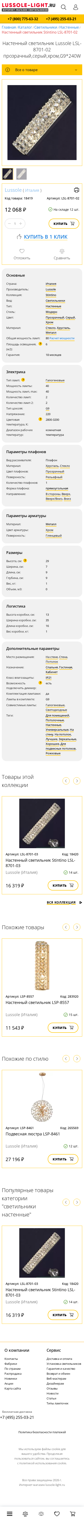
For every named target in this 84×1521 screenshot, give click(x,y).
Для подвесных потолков (61, 746)
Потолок (52, 662)
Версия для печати (76, 190)
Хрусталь (63, 328)
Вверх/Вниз (54, 499)
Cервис (54, 1350)
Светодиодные (56, 710)
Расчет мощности (62, 338)
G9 (47, 408)
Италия (32, 190)
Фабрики (10, 1364)
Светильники (45, 27)
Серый (70, 317)
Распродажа (13, 1374)
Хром (49, 322)
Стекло (51, 328)
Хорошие (52, 744)
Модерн (51, 312)
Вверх (66, 494)
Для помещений (57, 715)
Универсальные (57, 730)
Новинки (10, 1378)
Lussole (13, 189)
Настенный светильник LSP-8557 (37, 1002)
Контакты (11, 1359)
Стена (63, 657)
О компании (16, 1350)
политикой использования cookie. (43, 1463)
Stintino (51, 295)
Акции (8, 1383)
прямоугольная (57, 488)
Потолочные (55, 720)
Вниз (67, 499)
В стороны (53, 494)
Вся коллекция (61, 902)
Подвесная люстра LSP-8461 (33, 1134)
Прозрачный (55, 317)
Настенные (69, 27)
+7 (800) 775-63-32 (23, 19)
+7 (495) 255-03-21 (61, 19)
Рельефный (54, 477)
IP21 (49, 678)
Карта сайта (12, 1388)
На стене (52, 657)
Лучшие (51, 739)
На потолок (63, 734)
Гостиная (65, 667)
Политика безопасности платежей (42, 1432)
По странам (12, 1369)
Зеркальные (67, 739)
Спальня (52, 667)
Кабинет (52, 672)
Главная (9, 27)
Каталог (25, 27)
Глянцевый (54, 535)
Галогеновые (55, 380)
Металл (51, 332)
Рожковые (53, 753)
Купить (61, 223)
